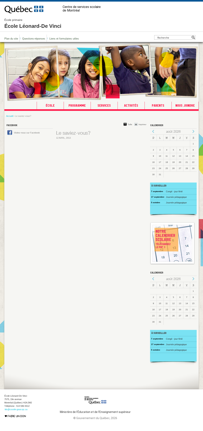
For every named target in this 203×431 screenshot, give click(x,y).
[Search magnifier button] (193, 37)
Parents (158, 105)
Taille (130, 124)
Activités (131, 105)
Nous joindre (185, 105)
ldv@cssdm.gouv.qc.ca (16, 409)
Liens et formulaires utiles (64, 38)
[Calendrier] (172, 263)
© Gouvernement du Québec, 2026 (95, 418)
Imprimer (142, 124)
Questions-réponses (33, 38)
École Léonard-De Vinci (32, 23)
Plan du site (11, 38)
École (50, 105)
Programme (77, 105)
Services (104, 105)
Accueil (9, 116)
